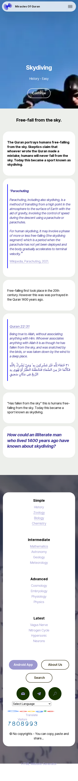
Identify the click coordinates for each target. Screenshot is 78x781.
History (39, 507)
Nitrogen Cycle (39, 630)
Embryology (39, 591)
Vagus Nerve (39, 625)
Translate (32, 715)
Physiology (39, 596)
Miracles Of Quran (27, 6)
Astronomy (39, 552)
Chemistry (39, 523)
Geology (39, 557)
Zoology (39, 512)
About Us (55, 665)
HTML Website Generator (39, 763)
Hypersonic (39, 635)
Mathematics (39, 546)
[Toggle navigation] (70, 6)
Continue (39, 93)
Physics (39, 602)
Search (39, 678)
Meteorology (39, 562)
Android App (23, 665)
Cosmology (39, 585)
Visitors (22, 719)
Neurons (39, 641)
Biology (39, 518)
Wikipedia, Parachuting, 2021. (29, 261)
